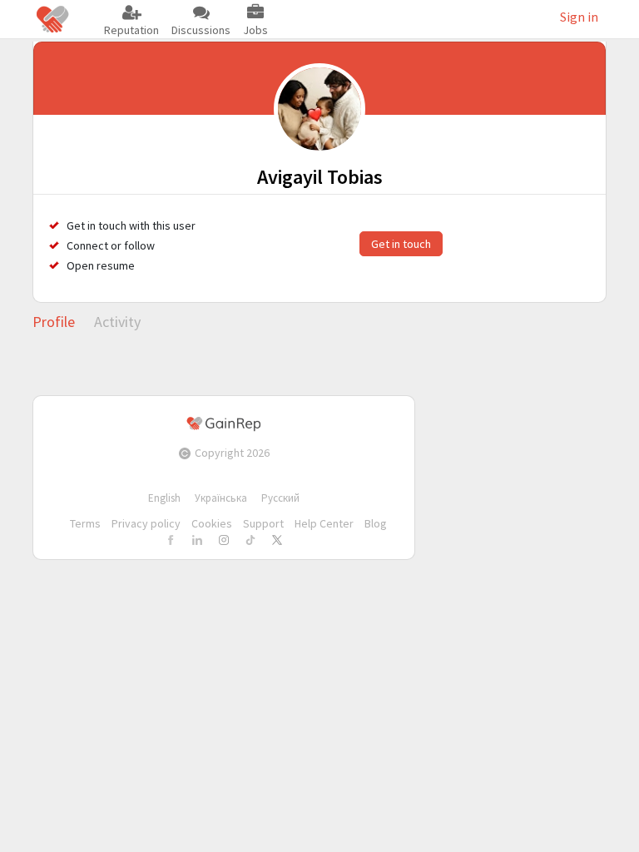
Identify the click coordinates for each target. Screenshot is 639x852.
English (164, 498)
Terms (85, 523)
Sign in (579, 16)
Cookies (211, 523)
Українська (221, 498)
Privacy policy (146, 523)
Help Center (324, 523)
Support (263, 523)
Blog (375, 523)
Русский (280, 498)
